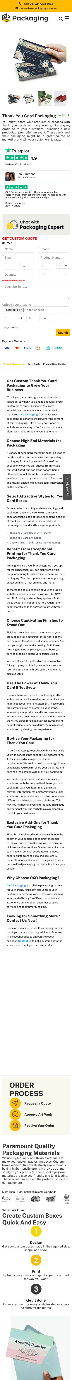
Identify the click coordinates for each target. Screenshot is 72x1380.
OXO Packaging (16, 885)
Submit (63, 332)
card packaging (28, 414)
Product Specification (54, 364)
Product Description (14, 364)
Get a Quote (34, 364)
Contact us (24, 940)
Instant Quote (67, 487)
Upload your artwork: (16, 304)
